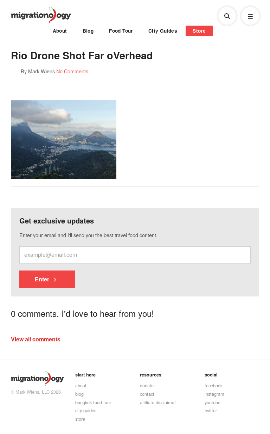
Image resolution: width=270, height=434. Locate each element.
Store (199, 30)
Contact (147, 393)
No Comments (72, 71)
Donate (147, 385)
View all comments (35, 339)
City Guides (162, 30)
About (60, 30)
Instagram (214, 393)
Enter (43, 279)
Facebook (214, 385)
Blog (88, 30)
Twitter (211, 410)
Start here (85, 375)
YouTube (212, 402)
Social (211, 375)
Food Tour (121, 30)
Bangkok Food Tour (93, 402)
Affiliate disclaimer (158, 402)
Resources (150, 375)
